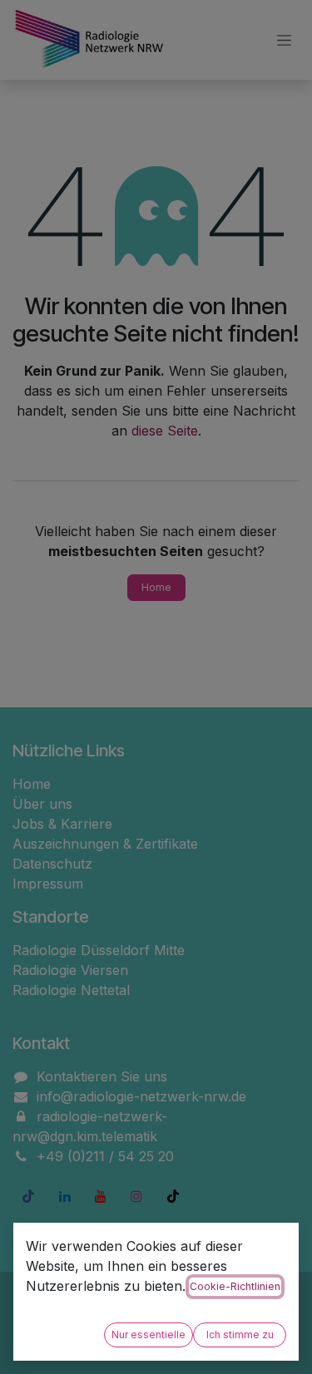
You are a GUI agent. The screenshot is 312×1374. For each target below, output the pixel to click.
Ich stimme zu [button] (240, 1334)
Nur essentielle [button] (148, 1334)
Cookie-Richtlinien (235, 1286)
